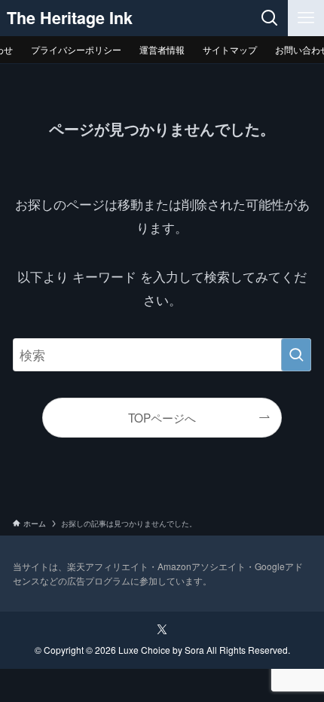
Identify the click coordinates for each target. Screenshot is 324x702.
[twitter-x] (162, 629)
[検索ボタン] (270, 18)
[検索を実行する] (296, 354)
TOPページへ (162, 417)
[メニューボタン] (306, 18)
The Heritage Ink (70, 18)
